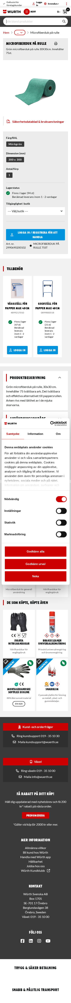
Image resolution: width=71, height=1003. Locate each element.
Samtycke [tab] (12, 433)
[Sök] (64, 21)
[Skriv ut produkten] (55, 43)
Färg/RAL (11, 137)
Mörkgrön (15, 144)
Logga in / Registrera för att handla (37, 235)
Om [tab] (58, 433)
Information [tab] (35, 433)
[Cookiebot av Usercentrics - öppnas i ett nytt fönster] (50, 423)
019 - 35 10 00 (39, 916)
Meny (33, 11)
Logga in (39, 4)
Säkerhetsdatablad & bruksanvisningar (38, 121)
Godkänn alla (35, 551)
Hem (6, 32)
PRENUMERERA (35, 815)
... (18, 32)
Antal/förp (12, 168)
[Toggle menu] (66, 3)
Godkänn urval (35, 564)
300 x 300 (15, 159)
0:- (62, 11)
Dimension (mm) (15, 153)
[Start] (12, 12)
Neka (35, 576)
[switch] (61, 511)
